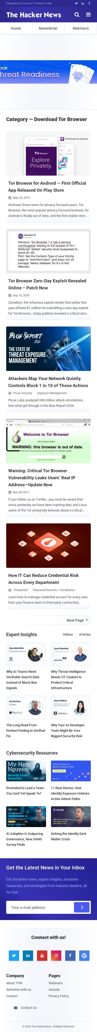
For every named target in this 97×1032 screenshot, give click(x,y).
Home (16, 28)
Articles (85, 634)
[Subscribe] (81, 907)
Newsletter (48, 28)
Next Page (77, 620)
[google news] (83, 955)
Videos (68, 634)
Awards (54, 989)
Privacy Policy (59, 996)
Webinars (81, 28)
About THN (14, 983)
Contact (12, 996)
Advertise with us (18, 989)
